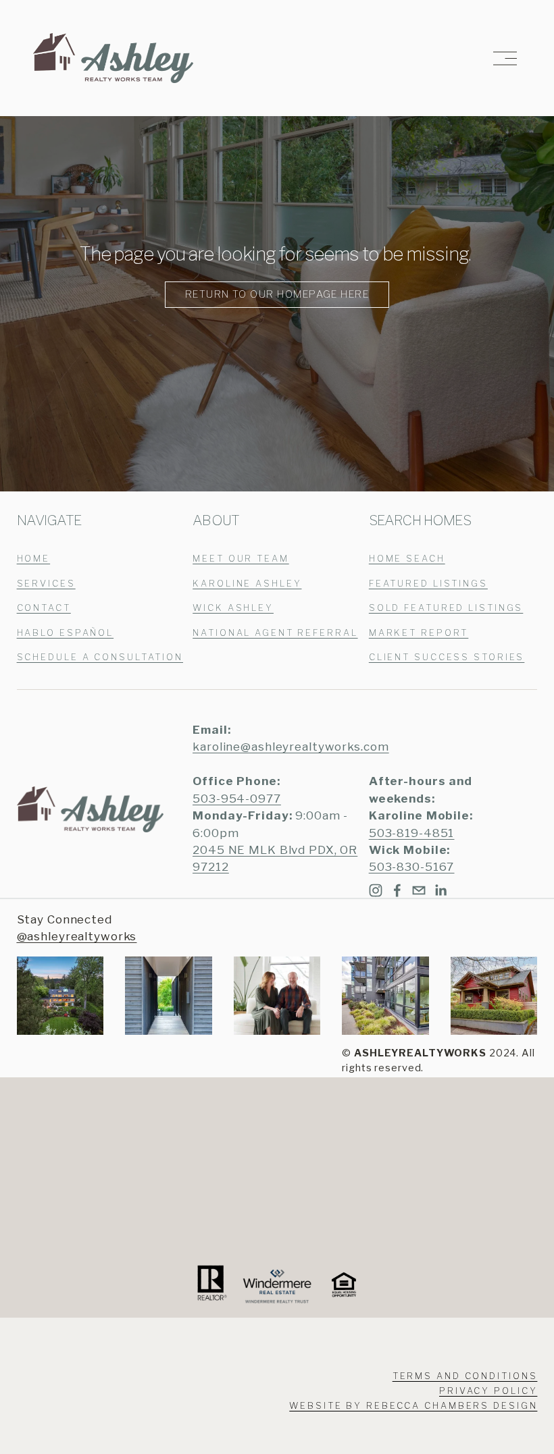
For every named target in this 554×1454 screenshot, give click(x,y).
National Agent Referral (275, 633)
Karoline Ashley (247, 583)
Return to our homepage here (277, 294)
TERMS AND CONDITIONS (465, 1376)
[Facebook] (397, 890)
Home (34, 559)
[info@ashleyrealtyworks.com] (419, 890)
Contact (44, 608)
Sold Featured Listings (446, 608)
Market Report (419, 633)
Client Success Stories (447, 657)
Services (46, 583)
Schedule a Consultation (100, 657)
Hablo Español (65, 633)
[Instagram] (375, 890)
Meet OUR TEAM (241, 559)
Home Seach (407, 559)
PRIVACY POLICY (488, 1391)
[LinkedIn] (440, 890)
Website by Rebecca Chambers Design (413, 1406)
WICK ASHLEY (233, 608)
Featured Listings (428, 583)
